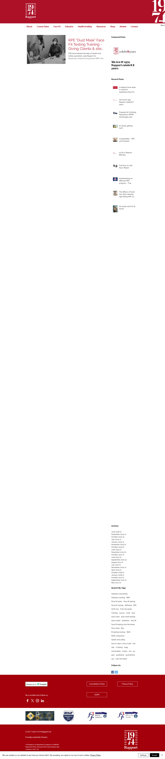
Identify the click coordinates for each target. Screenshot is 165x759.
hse (134, 643)
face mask (115, 628)
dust (133, 613)
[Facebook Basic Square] (112, 672)
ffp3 (122, 628)
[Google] (49, 32)
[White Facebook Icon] (29, 32)
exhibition (125, 620)
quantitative (130, 655)
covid (128, 613)
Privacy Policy (95, 755)
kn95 (126, 647)
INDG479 (128, 605)
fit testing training (118, 632)
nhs (130, 651)
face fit (133, 620)
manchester (116, 651)
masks (124, 651)
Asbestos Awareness (119, 594)
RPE (134, 605)
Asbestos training (118, 597)
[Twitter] (34, 32)
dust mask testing (128, 617)
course (121, 613)
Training (114, 613)
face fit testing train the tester (123, 624)
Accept (154, 755)
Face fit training (117, 605)
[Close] (162, 755)
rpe (112, 659)
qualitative (120, 655)
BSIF (128, 597)
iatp (112, 647)
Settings (143, 755)
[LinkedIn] (44, 32)
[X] (32, 701)
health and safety (118, 640)
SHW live (115, 609)
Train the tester (126, 609)
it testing (119, 647)
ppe (113, 655)
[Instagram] (39, 32)
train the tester (121, 659)
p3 (134, 651)
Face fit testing (129, 601)
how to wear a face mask (121, 643)
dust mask (115, 617)
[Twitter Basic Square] (116, 672)
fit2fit (128, 632)
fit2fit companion (117, 636)
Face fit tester (116, 601)
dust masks (115, 620)
